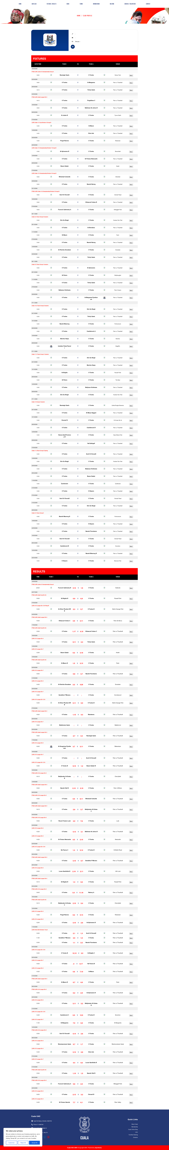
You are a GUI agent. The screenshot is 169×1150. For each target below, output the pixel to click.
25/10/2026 (34, 224)
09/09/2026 (34, 112)
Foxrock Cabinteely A (64, 209)
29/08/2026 (34, 163)
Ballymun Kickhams (65, 290)
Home (79, 16)
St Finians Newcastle (91, 159)
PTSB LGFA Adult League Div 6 (39, 97)
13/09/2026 (34, 130)
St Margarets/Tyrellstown (91, 298)
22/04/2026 (34, 875)
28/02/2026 (34, 1077)
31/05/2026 (34, 678)
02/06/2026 (34, 667)
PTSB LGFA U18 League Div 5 (39, 773)
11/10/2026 (34, 232)
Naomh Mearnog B (64, 516)
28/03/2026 (34, 986)
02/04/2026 (34, 957)
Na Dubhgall (91, 443)
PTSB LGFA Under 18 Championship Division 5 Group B (45, 191)
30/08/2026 (34, 137)
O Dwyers (91, 491)
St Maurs (91, 126)
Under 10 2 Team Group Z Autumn (40, 305)
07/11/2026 (34, 302)
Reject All (23, 1143)
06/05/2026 (34, 803)
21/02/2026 (34, 502)
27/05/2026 (34, 708)
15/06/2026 (34, 635)
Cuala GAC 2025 (72, 1148)
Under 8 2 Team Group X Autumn (40, 217)
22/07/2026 (34, 592)
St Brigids (65, 372)
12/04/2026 (34, 550)
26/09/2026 (34, 145)
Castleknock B (91, 427)
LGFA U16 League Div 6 (37, 743)
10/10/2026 (34, 320)
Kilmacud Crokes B (91, 202)
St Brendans (91, 227)
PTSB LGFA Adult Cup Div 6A (39, 595)
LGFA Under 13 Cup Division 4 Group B (41, 122)
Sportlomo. (98, 1148)
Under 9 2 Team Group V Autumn (40, 264)
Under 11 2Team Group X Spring (40, 450)
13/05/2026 (34, 781)
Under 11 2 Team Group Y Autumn (40, 354)
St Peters (64, 275)
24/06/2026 (34, 614)
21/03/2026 (34, 488)
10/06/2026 (34, 657)
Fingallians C (91, 100)
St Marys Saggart (91, 413)
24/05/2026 (34, 528)
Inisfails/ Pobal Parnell (64, 347)
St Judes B (64, 115)
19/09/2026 (34, 199)
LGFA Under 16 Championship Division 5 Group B (44, 173)
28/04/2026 (34, 865)
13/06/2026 (34, 458)
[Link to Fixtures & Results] (73, 47)
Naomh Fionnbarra (91, 531)
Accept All (34, 1143)
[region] (23, 1137)
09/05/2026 (34, 792)
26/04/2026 (34, 543)
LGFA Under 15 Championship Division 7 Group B (44, 148)
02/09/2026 (34, 79)
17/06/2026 (34, 625)
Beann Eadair (65, 166)
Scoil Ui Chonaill (65, 195)
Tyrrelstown (64, 483)
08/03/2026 (34, 1037)
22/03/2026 (34, 557)
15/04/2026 (34, 897)
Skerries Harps (64, 338)
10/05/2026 (34, 535)
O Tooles (91, 75)
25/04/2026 (34, 473)
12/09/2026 (34, 155)
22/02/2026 (34, 1088)
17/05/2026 (34, 740)
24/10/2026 (34, 313)
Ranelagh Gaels (64, 75)
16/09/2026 (34, 68)
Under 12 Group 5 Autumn (38, 402)
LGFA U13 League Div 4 (37, 638)
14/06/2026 (34, 520)
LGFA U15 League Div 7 (37, 649)
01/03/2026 (34, 1067)
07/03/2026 (34, 495)
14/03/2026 (34, 1027)
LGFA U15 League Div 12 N (38, 699)
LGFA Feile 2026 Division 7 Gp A (40, 929)
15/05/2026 (34, 770)
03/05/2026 (34, 825)
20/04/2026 (34, 886)
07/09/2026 (34, 206)
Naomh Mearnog (64, 324)
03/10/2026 (34, 188)
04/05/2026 (34, 814)
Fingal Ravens (64, 141)
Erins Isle (91, 133)
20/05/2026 (34, 729)
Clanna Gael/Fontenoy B (64, 436)
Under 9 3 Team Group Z (38, 513)
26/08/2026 (34, 86)
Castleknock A (91, 331)
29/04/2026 (34, 854)
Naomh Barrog (91, 184)
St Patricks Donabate (64, 250)
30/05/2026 (34, 688)
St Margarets (91, 82)
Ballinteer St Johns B (91, 108)
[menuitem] (20, 4)
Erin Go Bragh (64, 220)
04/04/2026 (34, 946)
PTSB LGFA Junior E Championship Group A (43, 71)
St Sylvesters (91, 268)
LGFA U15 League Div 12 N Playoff (40, 605)
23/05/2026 (34, 465)
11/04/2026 (34, 480)
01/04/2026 (34, 976)
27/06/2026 (34, 447)
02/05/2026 (34, 843)
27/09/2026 (34, 119)
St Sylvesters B (64, 151)
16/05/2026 (34, 751)
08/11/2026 (34, 214)
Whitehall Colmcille (64, 177)
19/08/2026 (34, 581)
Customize (11, 1143)
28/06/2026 (34, 510)
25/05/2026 (34, 718)
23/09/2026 (34, 94)
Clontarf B (65, 420)
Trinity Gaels (91, 90)
